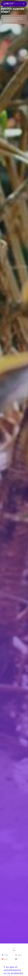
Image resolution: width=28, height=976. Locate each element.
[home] (8, 4)
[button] (24, 4)
